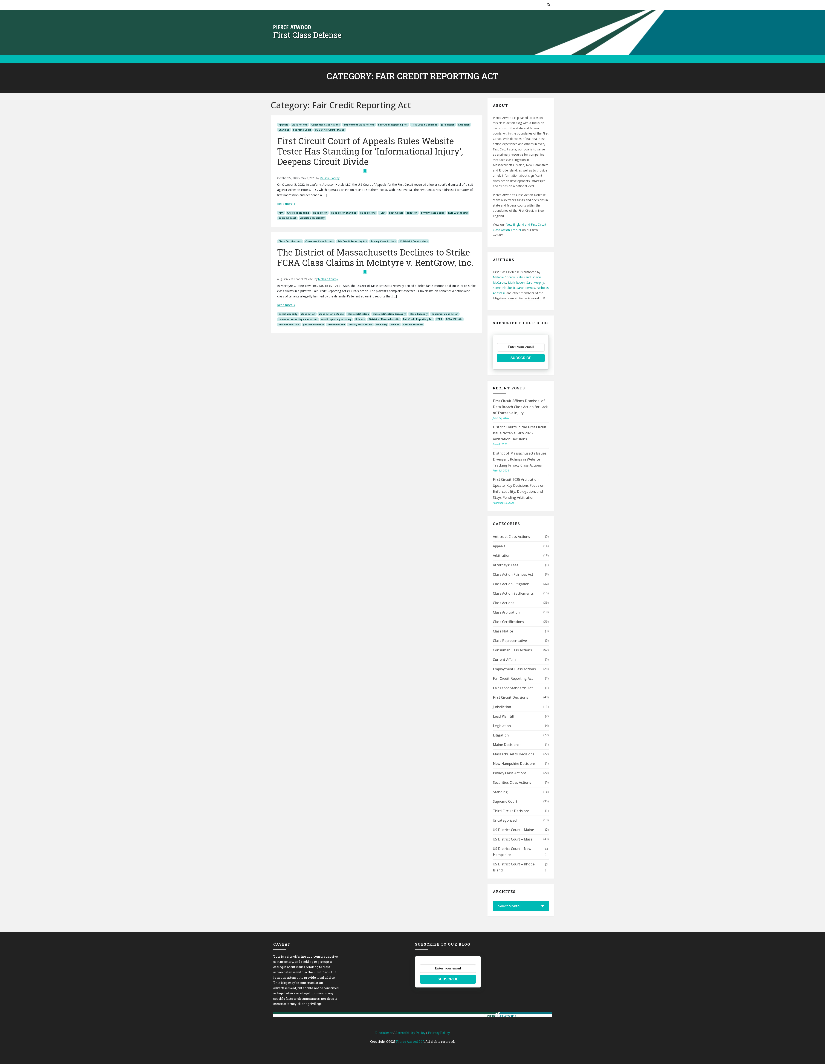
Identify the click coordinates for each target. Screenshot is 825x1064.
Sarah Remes (525, 288)
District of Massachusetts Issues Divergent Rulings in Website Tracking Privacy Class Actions (519, 459)
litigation (411, 212)
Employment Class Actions (359, 124)
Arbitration (501, 555)
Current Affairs (504, 659)
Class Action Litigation (511, 584)
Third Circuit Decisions (511, 810)
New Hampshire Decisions (514, 763)
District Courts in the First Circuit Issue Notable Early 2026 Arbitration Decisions (520, 433)
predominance (336, 324)
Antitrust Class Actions (511, 536)
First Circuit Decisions (424, 124)
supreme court (287, 217)
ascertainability (288, 313)
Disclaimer (384, 1033)
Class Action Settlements (513, 593)
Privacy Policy (439, 1033)
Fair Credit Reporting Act (393, 124)
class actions (368, 212)
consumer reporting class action (298, 319)
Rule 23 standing (458, 212)
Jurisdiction (448, 124)
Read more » (286, 204)
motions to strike (289, 324)
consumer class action (445, 313)
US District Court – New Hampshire (512, 851)
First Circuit (396, 212)
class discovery (419, 313)
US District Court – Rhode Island (514, 867)
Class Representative (510, 640)
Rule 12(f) (381, 324)
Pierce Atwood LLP (410, 1042)
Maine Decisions (506, 744)
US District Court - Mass (413, 241)
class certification (358, 313)
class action (320, 212)
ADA (281, 212)
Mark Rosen (516, 282)
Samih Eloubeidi (504, 288)
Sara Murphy (535, 282)
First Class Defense (307, 35)
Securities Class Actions (512, 782)
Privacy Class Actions (383, 241)
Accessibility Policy (410, 1033)
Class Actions (299, 124)
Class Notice (503, 631)
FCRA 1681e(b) (454, 319)
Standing (284, 129)
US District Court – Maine (513, 829)
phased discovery (313, 324)
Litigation (464, 124)
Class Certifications (290, 241)
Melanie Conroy (329, 178)
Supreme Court (302, 129)
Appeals (283, 124)
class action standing (343, 212)
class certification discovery (389, 313)
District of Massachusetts (383, 319)
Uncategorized (505, 820)
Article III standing (298, 212)
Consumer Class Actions (325, 124)
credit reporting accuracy (336, 319)
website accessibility (312, 217)
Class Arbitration (506, 612)
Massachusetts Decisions (513, 754)
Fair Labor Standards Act (513, 688)
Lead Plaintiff (503, 716)
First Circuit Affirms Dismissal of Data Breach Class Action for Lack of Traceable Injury (520, 406)
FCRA (382, 212)
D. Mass (360, 319)
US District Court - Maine (329, 129)
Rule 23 (395, 324)
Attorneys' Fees (505, 565)
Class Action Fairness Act (513, 574)
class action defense (331, 313)
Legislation (502, 725)
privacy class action (433, 212)
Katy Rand (523, 277)
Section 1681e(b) (413, 324)
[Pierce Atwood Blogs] (292, 27)
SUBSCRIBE (520, 358)
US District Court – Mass (512, 839)
